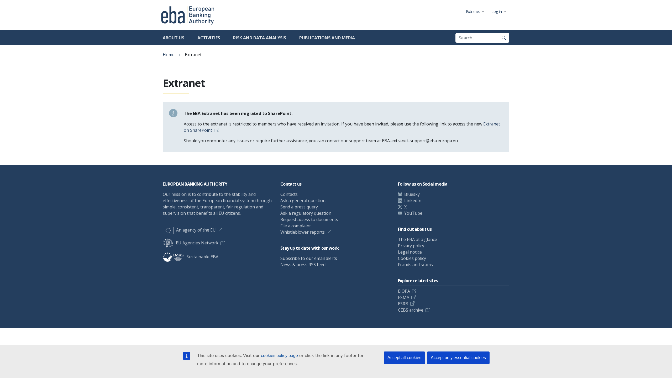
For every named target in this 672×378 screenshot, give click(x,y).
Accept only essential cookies (458, 357)
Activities (208, 38)
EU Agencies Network (197, 243)
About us (173, 38)
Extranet (473, 11)
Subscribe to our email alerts (308, 258)
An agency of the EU (196, 230)
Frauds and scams (415, 264)
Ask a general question (303, 200)
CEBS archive (410, 310)
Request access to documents (309, 219)
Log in (496, 11)
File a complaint (295, 226)
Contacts (289, 194)
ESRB (403, 304)
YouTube (413, 213)
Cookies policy (412, 258)
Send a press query (299, 207)
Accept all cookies (404, 357)
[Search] (503, 38)
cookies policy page (279, 355)
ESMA (403, 297)
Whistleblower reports (302, 232)
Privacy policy (411, 246)
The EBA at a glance (417, 239)
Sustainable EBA (202, 257)
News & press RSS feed (303, 264)
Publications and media (327, 38)
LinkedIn (412, 200)
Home (169, 54)
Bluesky (412, 194)
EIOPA (404, 291)
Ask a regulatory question (305, 213)
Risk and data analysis (259, 38)
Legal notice (410, 252)
